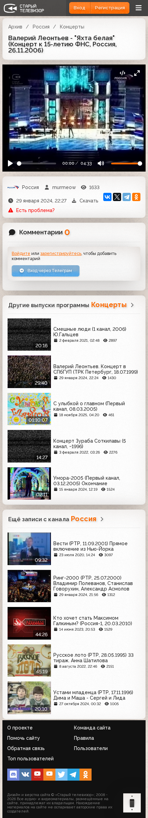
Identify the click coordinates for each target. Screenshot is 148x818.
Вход (79, 7)
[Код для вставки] (122, 73)
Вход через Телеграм (49, 270)
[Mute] (100, 163)
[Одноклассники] (136, 197)
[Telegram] (127, 197)
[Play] (10, 163)
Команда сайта (92, 728)
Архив (15, 27)
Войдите (21, 253)
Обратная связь (26, 748)
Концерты (72, 27)
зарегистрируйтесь (60, 253)
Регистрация (110, 7)
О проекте (20, 728)
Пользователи (91, 748)
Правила (84, 738)
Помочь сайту (23, 738)
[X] (117, 197)
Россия (41, 27)
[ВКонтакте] (107, 197)
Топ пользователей (30, 758)
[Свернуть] (136, 73)
